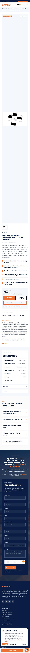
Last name (6, 502)
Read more (4, 343)
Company (6, 508)
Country (6, 528)
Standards (5, 386)
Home (3, 8)
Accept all (5, 644)
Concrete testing (5, 616)
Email (5, 515)
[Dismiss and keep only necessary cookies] (26, 630)
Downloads (6, 391)
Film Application (22, 8)
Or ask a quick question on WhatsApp (13, 305)
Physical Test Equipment (10, 8)
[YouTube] (13, 601)
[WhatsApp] (3, 601)
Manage (24, 644)
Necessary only (12, 644)
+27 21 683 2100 (5, 1)
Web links (4, 647)
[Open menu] (27, 5)
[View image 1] (5, 227)
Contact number (8, 522)
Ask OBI (24, 474)
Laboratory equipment (7, 622)
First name (7, 495)
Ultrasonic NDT (5, 610)
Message (6, 549)
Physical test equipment (7, 612)
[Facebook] (9, 601)
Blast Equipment (5, 618)
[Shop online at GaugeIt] (19, 4)
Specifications (7, 352)
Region (6, 535)
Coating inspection (6, 608)
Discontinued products (7, 624)
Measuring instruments (7, 614)
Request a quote (9, 298)
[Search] (23, 4)
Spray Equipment (5, 620)
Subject (6, 542)
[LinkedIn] (6, 601)
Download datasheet (21, 298)
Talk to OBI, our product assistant (15, 302)
